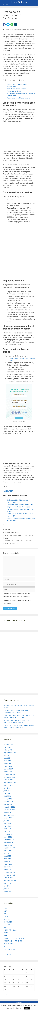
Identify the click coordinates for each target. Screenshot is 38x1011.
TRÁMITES (7, 955)
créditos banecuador (12, 532)
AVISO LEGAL (19, 1002)
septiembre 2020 (10, 880)
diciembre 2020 (9, 872)
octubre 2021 (8, 845)
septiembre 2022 (10, 815)
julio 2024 (7, 755)
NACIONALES (8, 944)
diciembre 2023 (9, 774)
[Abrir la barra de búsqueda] (34, 4)
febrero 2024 (8, 769)
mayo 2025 (7, 747)
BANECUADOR (8, 491)
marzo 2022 (8, 831)
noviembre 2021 (9, 842)
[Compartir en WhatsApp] (11, 24)
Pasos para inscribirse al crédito (18, 98)
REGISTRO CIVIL (9, 949)
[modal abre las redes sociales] (15, 24)
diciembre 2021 (9, 840)
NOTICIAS (7, 946)
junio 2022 (7, 823)
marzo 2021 (8, 864)
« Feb (5, 994)
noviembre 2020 (9, 875)
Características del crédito (16, 89)
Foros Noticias (19, 2)
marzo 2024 (8, 766)
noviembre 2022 (9, 810)
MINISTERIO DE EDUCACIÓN (14, 938)
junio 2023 (7, 791)
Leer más (19, 1008)
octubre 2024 (8, 750)
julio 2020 (7, 886)
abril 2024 (7, 763)
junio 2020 (7, 889)
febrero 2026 (8, 744)
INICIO (6, 927)
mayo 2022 (7, 826)
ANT (5, 911)
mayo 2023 (8, 793)
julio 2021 (7, 853)
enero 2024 (8, 772)
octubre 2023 (8, 780)
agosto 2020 (8, 883)
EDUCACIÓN (8, 922)
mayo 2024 (8, 761)
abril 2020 (7, 891)
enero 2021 (7, 870)
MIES (5, 935)
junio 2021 (7, 856)
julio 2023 (7, 788)
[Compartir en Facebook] (4, 24)
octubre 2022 (8, 812)
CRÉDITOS (8, 530)
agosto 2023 (8, 785)
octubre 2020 (8, 878)
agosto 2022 (8, 818)
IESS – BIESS (8, 925)
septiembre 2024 (10, 753)
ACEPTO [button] (27, 1008)
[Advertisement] (19, 137)
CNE (5, 914)
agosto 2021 (8, 850)
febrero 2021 (8, 867)
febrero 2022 (8, 834)
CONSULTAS (8, 916)
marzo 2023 (8, 799)
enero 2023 (8, 804)
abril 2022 (7, 829)
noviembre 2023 (9, 777)
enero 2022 (8, 837)
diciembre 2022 (9, 807)
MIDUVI (6, 933)
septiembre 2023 (10, 782)
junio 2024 (7, 758)
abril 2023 (7, 796)
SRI (5, 952)
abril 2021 (7, 861)
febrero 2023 (8, 801)
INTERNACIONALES (10, 930)
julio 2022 (7, 821)
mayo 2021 (7, 859)
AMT (5, 908)
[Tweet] (8, 24)
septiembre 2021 (9, 848)
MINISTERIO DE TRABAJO (13, 941)
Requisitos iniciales (14, 91)
